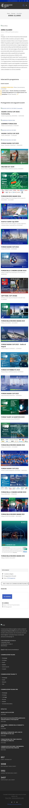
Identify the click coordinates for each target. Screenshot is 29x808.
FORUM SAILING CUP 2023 (10, 394)
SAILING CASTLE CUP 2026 (7, 712)
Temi (3, 684)
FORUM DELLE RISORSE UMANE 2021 (13, 514)
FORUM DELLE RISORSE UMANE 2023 (13, 321)
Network (4, 682)
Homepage (4, 658)
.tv (24, 0)
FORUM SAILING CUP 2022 (10, 468)
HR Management (11, 578)
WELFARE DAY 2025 (7, 167)
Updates (4, 664)
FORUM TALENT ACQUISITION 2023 (12, 417)
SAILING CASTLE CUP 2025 (10, 133)
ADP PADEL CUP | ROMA (9, 296)
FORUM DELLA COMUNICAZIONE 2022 (13, 492)
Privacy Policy (8, 798)
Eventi (3, 662)
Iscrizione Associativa (7, 703)
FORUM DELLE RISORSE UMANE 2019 (13, 556)
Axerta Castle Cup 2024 (10, 222)
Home (8, 13)
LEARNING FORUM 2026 (7, 87)
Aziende (4, 701)
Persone (13, 13)
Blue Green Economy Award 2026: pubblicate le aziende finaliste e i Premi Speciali (13, 718)
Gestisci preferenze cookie (18, 798)
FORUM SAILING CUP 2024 (10, 247)
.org (27, 0)
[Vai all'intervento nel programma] (18, 94)
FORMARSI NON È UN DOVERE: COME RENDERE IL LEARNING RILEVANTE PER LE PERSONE (12, 747)
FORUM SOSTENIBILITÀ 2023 (10, 370)
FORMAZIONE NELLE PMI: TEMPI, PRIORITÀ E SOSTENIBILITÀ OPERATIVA (11, 740)
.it (19, 0)
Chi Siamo (4, 660)
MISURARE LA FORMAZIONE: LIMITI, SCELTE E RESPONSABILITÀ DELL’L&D (11, 732)
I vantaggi (4, 697)
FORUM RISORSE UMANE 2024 (11, 196)
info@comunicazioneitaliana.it (15, 804)
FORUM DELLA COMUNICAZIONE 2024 (13, 271)
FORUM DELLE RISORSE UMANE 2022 (13, 445)
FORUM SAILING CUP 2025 (10, 143)
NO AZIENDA (5, 603)
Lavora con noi (5, 666)
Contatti (4, 669)
